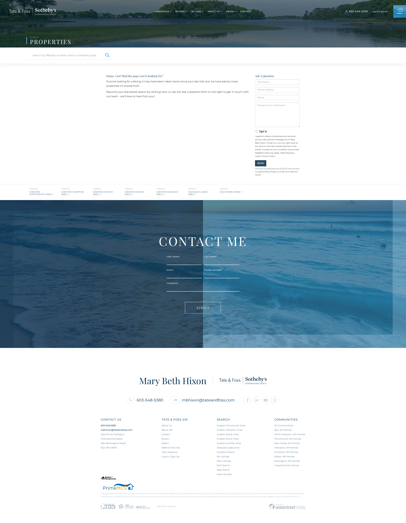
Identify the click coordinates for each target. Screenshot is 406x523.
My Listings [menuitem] (223, 456)
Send (260, 163)
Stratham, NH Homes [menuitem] (286, 452)
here (164, 91)
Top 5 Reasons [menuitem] (169, 452)
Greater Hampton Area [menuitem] (229, 429)
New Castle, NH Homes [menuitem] (287, 443)
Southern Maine (230, 192)
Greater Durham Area (167, 193)
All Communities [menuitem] (283, 425)
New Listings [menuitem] (224, 461)
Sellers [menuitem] (196, 11)
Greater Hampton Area (72, 193)
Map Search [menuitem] (223, 469)
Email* (170, 270)
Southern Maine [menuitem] (225, 452)
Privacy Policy (268, 156)
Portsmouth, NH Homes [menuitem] (287, 438)
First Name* (173, 257)
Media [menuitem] (230, 11)
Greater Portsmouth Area (40, 193)
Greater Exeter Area (103, 193)
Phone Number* (213, 270)
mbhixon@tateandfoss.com (208, 400)
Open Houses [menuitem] (224, 474)
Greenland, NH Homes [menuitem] (286, 465)
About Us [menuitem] (214, 11)
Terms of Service (290, 171)
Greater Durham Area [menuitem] (229, 443)
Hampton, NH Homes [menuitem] (286, 447)
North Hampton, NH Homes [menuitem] (289, 434)
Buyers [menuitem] (180, 11)
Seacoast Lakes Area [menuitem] (228, 447)
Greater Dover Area (134, 193)
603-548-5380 (150, 400)
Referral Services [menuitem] (171, 447)
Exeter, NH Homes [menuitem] (284, 456)
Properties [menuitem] (161, 11)
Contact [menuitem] (246, 11)
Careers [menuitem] (166, 434)
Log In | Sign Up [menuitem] (170, 456)
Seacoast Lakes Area (198, 193)
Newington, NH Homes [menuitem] (287, 461)
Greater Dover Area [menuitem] (227, 438)
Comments (172, 283)
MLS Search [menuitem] (223, 465)
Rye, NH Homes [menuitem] (283, 429)
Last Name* (210, 257)
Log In (375, 12)
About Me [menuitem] (167, 429)
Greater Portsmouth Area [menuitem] (231, 425)
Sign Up (383, 12)
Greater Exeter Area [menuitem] (228, 434)
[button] (107, 55)
